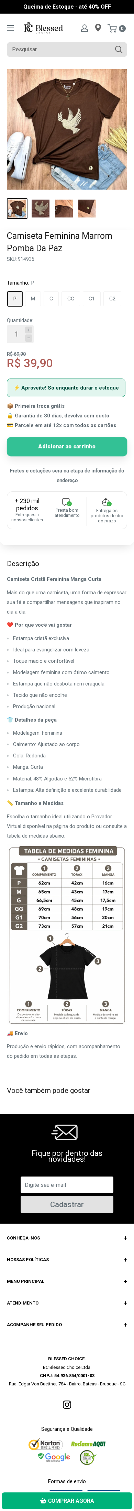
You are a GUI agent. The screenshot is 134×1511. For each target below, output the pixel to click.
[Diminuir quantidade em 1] (28, 338)
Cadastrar (67, 1204)
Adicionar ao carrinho (67, 446)
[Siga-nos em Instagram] (67, 1404)
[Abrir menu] (10, 28)
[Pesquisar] (118, 49)
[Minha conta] (84, 28)
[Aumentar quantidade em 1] (28, 330)
